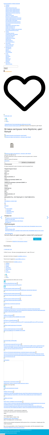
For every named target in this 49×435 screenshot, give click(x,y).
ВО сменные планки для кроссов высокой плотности (24, 347)
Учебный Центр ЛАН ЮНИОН (12, 34)
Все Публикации (9, 233)
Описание (8, 210)
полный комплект (8, 308)
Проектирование (9, 40)
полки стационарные (15, 404)
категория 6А (18, 285)
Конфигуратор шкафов (10, 38)
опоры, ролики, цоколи (9, 403)
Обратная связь (9, 64)
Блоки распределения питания (12, 30)
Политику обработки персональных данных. (8, 432)
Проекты (7, 55)
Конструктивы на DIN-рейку (11, 20)
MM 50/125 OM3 (14, 316)
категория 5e (7, 285)
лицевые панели (18, 311)
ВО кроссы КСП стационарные (23, 322)
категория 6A (18, 290)
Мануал (7, 49)
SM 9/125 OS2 (7, 316)
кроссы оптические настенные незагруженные (15, 353)
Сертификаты (8, 48)
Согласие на (17, 241)
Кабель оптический (10, 15)
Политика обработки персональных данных (14, 427)
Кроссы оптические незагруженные (13, 22)
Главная (7, 5)
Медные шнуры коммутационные (13, 11)
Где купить (8, 43)
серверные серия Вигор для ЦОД (15, 394)
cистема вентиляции (19, 403)
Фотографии (9, 208)
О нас (7, 53)
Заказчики (8, 60)
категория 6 (12, 285)
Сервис (7, 31)
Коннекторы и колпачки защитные (13, 12)
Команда (7, 61)
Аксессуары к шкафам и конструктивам (14, 29)
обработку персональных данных (19, 241)
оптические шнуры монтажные (22, 355)
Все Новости (8, 222)
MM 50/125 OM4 (21, 316)
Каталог (7, 6)
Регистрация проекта (10, 41)
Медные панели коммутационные (13, 9)
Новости (7, 57)
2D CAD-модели (9, 52)
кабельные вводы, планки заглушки (22, 407)
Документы (9, 213)
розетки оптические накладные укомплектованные (24, 308)
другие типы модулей (27, 295)
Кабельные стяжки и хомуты (10, 383)
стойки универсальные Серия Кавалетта (32, 394)
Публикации (8, 58)
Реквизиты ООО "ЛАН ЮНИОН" (11, 418)
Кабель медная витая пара (11, 7)
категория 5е (7, 290)
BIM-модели (8, 51)
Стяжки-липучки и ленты (23, 383)
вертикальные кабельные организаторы (20, 406)
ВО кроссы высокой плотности (11, 345)
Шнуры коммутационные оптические (13, 19)
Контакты (8, 62)
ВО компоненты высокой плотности (13, 21)
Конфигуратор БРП (9, 36)
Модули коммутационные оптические (13, 17)
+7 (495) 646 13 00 (8, 116)
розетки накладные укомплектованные (32, 310)
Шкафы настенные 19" (10, 27)
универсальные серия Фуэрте (22, 393)
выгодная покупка (9, 45)
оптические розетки (34, 355)
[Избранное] (24, 92)
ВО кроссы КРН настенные (37, 322)
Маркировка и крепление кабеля (12, 25)
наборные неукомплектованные (29, 290)
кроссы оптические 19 (31, 353)
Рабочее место (9, 14)
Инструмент (8, 24)
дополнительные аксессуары (37, 407)
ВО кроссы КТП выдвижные (10, 322)
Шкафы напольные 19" (10, 26)
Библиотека (8, 47)
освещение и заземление (30, 403)
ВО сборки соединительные (24, 345)
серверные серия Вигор (9, 393)
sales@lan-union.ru (22, 256)
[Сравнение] (4, 114)
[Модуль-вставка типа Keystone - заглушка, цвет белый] (15, 135)
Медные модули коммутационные (13, 10)
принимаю (2, 434)
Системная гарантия (10, 33)
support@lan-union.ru (20, 259)
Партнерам (8, 56)
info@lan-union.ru (18, 262)
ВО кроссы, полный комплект (12, 16)
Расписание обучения (10, 35)
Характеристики (10, 211)
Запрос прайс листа (10, 44)
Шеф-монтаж (8, 39)
